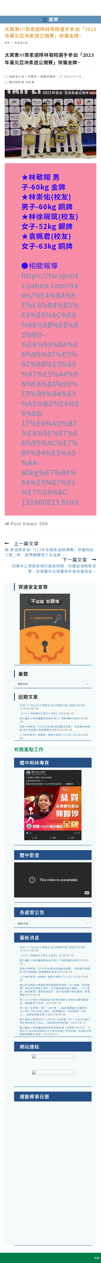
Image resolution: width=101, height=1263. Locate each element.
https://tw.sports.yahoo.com (49, 280)
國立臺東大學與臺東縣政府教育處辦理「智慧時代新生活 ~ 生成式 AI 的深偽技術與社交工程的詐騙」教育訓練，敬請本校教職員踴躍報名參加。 (56, 1031)
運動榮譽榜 (48, 76)
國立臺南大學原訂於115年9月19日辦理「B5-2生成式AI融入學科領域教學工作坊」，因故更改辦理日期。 (55, 1021)
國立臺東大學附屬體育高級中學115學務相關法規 (48, 718)
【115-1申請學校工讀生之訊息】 (39, 713)
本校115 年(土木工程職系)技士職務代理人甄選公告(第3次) (52, 706)
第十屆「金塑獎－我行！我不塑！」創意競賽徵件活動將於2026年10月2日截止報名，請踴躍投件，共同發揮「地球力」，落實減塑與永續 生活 (54, 1011)
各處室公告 (16, 76)
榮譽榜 (32, 76)
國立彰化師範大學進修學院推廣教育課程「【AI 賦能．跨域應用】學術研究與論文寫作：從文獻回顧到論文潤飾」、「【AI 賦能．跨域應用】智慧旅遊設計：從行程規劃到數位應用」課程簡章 (55, 989)
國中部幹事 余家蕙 (22, 82)
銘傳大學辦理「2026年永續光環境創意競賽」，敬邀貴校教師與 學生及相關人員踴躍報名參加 (55, 728)
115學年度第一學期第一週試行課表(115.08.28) (48, 734)
